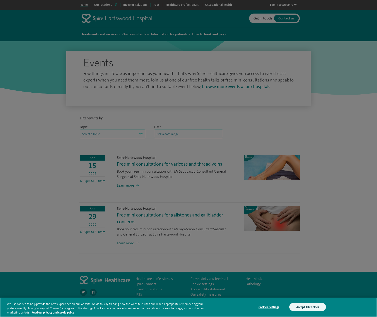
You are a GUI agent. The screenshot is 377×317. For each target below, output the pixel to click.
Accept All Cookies (307, 307)
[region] (188, 307)
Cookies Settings (269, 307)
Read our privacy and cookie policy (53, 312)
